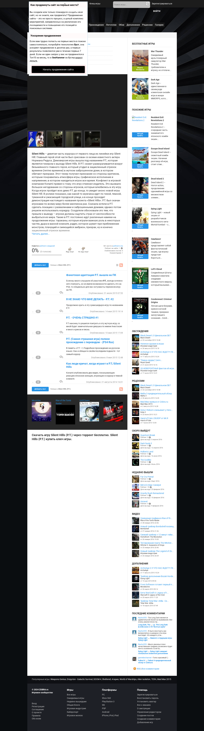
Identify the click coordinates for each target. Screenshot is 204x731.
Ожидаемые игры (75, 698)
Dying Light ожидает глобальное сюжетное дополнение (153, 652)
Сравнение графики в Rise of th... (156, 518)
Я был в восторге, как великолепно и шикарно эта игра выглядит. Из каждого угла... (152, 633)
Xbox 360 (106, 698)
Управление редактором (149, 712)
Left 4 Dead (156, 269)
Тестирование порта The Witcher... (156, 543)
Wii (103, 705)
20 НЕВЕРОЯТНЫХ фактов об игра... (158, 368)
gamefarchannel (144, 658)
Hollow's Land (146, 451)
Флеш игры (94, 3)
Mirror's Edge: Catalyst (150, 485)
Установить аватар (146, 701)
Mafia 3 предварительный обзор (156, 393)
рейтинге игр (118, 246)
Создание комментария (148, 719)
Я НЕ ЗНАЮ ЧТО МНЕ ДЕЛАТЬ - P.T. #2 (90, 299)
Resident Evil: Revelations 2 (157, 119)
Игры (83, 3)
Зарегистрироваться (162, 3)
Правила (36, 715)
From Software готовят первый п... (157, 584)
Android (105, 712)
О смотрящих (143, 708)
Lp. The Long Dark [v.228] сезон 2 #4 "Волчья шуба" (153, 626)
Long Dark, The (144, 625)
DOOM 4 (97, 679)
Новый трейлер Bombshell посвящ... (157, 526)
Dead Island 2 (157, 178)
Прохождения (96, 24)
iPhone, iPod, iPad (110, 715)
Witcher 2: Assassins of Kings (152, 545)
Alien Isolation (143, 679)
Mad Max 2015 (146, 404)
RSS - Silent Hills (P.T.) (121, 265)
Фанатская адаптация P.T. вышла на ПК (91, 275)
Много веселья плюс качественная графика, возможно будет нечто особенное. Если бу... (155, 646)
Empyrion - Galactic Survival (80, 679)
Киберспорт (72, 712)
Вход (34, 703)
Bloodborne (145, 587)
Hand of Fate (145, 420)
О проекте (37, 712)
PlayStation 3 (108, 701)
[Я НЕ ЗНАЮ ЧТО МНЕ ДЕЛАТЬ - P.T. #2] (36, 139)
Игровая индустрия (148, 346)
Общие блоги (73, 705)
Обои (121, 24)
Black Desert (145, 338)
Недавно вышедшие (76, 701)
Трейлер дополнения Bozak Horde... (157, 576)
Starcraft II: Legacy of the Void (152, 595)
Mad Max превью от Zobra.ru (154, 402)
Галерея (159, 24)
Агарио (115, 679)
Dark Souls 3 (146, 443)
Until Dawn (85, 400)
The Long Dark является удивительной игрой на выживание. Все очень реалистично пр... (155, 620)
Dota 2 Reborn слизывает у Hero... (156, 410)
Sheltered (106, 679)
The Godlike (145, 460)
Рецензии (147, 24)
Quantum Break (147, 435)
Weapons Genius (58, 679)
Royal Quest (145, 362)
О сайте (81, 11)
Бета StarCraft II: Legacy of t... (154, 593)
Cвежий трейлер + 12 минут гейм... (157, 534)
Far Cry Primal (147, 477)
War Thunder (157, 51)
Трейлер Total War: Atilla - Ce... (154, 601)
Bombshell (144, 529)
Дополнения (133, 24)
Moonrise (36, 400)
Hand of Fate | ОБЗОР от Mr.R (154, 418)
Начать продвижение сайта (58, 69)
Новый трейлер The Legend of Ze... (157, 551)
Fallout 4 (141, 660)
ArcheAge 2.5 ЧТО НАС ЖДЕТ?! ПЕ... (157, 352)
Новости (73, 3)
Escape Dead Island (160, 148)
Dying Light (156, 209)
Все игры (71, 694)
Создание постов (145, 715)
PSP (104, 708)
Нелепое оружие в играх (152, 344)
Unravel (143, 501)
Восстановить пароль (148, 698)
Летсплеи (111, 24)
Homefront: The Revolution (151, 537)
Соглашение (38, 709)
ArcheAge (144, 354)
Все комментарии (150, 669)
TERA (153, 679)
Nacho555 (142, 618)
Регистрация (38, 706)
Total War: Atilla (146, 603)
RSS (139, 669)
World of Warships (128, 679)
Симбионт (156, 239)
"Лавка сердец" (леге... (151, 360)
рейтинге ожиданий (47, 246)
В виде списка (117, 265)
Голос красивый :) (160, 658)
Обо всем (36, 718)
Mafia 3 (143, 396)
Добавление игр (145, 722)
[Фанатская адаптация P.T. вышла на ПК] (54, 139)
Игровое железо (75, 715)
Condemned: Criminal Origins (161, 300)
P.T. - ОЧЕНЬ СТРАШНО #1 (82, 317)
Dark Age (155, 79)
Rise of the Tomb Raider (149, 520)
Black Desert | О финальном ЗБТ (155, 335)
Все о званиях (144, 705)
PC (103, 694)
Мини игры (69, 11)
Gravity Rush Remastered (152, 493)
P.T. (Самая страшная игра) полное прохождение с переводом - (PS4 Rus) (90, 340)
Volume (107, 400)
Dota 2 (143, 412)
